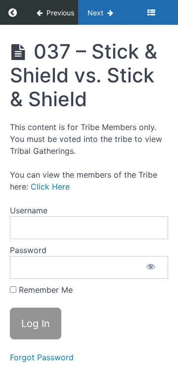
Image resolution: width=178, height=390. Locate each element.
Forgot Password (42, 357)
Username (28, 210)
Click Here (50, 187)
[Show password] (151, 267)
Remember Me (44, 290)
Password (28, 250)
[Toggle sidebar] (151, 12)
